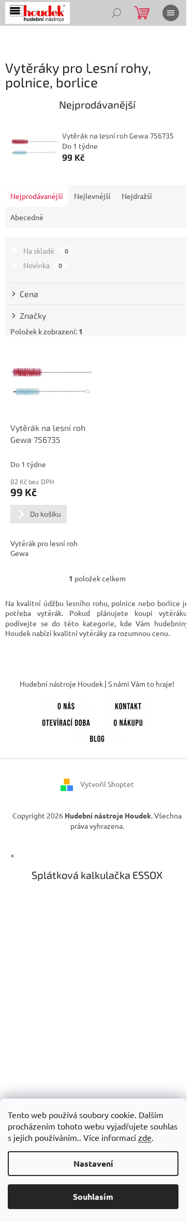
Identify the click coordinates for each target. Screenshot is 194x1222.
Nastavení (93, 1163)
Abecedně (26, 217)
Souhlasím (93, 1196)
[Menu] (170, 13)
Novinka (42, 265)
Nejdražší (137, 195)
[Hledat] (116, 13)
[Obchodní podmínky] (128, 720)
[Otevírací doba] (66, 720)
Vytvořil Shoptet (107, 783)
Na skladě (45, 250)
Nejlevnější (92, 195)
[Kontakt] (128, 704)
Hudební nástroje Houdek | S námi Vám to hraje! (97, 683)
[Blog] (97, 737)
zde (145, 1137)
